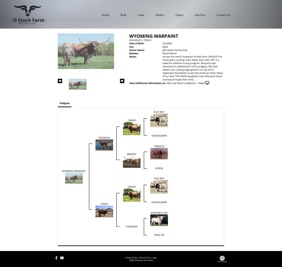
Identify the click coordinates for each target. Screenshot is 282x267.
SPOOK (159, 168)
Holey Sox (159, 234)
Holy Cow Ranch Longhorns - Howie (185, 83)
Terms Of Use (144, 257)
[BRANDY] (132, 161)
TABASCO (159, 146)
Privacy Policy (131, 257)
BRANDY (131, 154)
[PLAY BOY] (159, 120)
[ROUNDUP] (104, 144)
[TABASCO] (159, 153)
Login (154, 257)
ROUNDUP (135, 40)
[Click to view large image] (86, 50)
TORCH (147, 40)
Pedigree (65, 103)
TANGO (132, 120)
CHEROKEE (132, 226)
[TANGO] (132, 128)
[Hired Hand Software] (222, 260)
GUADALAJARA (159, 135)
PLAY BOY (159, 111)
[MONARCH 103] (159, 219)
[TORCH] (104, 211)
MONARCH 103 (159, 212)
